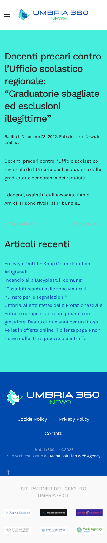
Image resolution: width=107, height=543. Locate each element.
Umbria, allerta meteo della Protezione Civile (53, 305)
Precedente (21, 224)
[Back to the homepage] (53, 15)
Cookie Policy (32, 419)
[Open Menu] (7, 15)
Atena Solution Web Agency (75, 455)
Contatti (53, 433)
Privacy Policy (74, 419)
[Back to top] (8, 472)
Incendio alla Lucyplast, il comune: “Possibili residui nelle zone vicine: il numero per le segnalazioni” (45, 288)
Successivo (86, 224)
